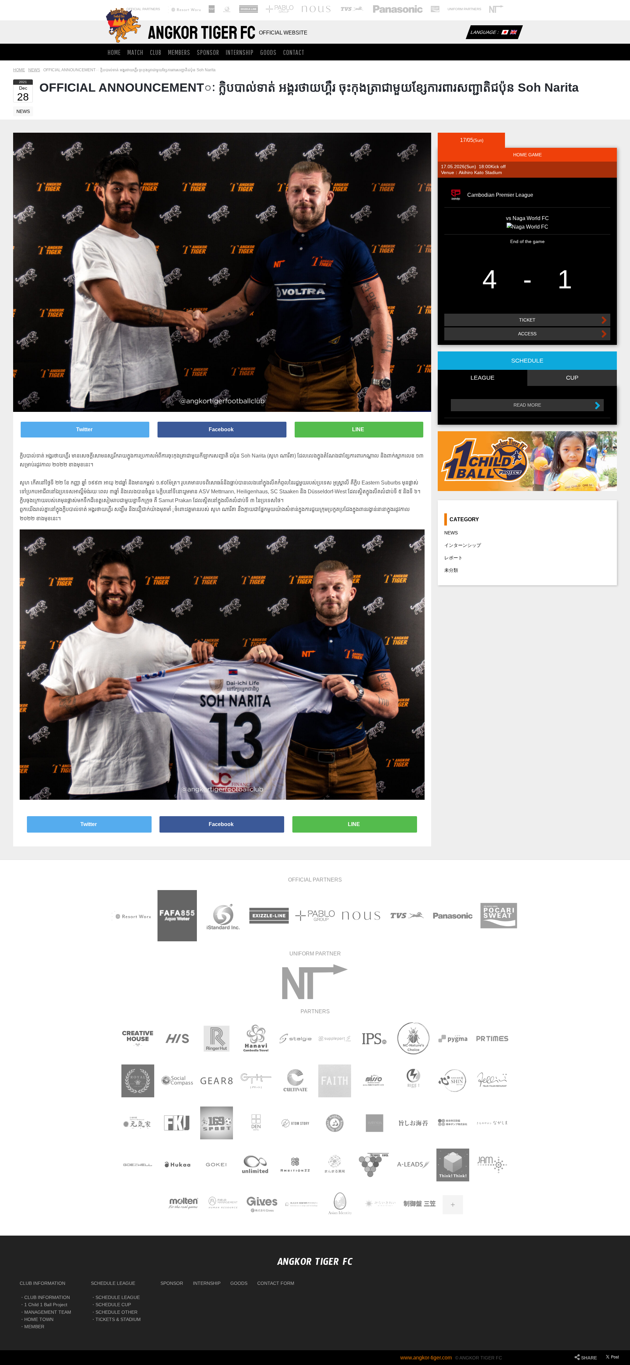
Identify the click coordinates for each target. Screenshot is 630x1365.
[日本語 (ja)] (505, 32)
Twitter (85, 429)
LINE (359, 429)
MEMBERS (179, 52)
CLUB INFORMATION (42, 1283)
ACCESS (527, 333)
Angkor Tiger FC (202, 33)
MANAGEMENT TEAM (47, 1312)
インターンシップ (462, 545)
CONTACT (293, 52)
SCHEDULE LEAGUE (113, 1283)
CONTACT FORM (275, 1283)
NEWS (23, 111)
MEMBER (34, 1326)
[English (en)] (513, 32)
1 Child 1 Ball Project (45, 1304)
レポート (453, 557)
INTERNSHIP (240, 52)
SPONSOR (208, 52)
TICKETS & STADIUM (118, 1319)
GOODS (268, 52)
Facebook (222, 429)
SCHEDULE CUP (113, 1304)
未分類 (451, 570)
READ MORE (527, 405)
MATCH (135, 52)
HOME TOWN (38, 1319)
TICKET (527, 320)
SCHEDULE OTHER (116, 1312)
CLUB (155, 52)
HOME (114, 52)
